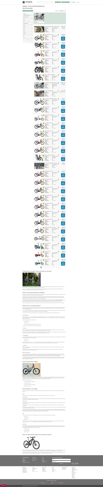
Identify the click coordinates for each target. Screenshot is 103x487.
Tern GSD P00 (47, 243)
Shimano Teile (73, 473)
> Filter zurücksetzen (30, 41)
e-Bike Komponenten (30, 421)
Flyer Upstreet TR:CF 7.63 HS (50, 227)
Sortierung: (57, 10)
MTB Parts (73, 470)
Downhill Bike (24, 469)
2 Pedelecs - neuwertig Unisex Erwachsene (52, 82)
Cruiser (53, 471)
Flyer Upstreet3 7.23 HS (49, 34)
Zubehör (44, 289)
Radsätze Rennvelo (74, 468)
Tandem (53, 468)
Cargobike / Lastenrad (44, 471)
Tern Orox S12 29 (48, 42)
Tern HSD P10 (47, 50)
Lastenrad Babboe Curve (49, 90)
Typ (23, 36)
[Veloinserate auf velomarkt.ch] (27, 2)
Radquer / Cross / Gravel (34, 471)
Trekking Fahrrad (44, 468)
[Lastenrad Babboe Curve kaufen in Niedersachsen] (39, 93)
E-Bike (38, 298)
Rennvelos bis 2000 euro (34, 468)
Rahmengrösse (25, 23)
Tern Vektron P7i (48, 66)
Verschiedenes (73, 474)
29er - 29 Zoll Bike (24, 472)
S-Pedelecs (24, 310)
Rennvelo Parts (73, 471)
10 (53, 267)
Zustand (24, 26)
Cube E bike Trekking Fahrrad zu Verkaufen (52, 163)
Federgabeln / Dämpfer (74, 469)
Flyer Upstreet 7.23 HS (49, 122)
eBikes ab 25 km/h (64, 468)
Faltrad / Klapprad (54, 470)
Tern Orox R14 (47, 106)
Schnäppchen (43, 469)
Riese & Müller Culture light (50, 74)
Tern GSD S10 (47, 251)
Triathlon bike (33, 469)
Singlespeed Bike (44, 470)
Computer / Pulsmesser (74, 472)
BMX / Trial (53, 469)
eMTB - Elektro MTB (64, 469)
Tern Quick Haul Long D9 (49, 58)
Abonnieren (61, 463)
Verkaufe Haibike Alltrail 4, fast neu (51, 26)
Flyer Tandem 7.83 (48, 235)
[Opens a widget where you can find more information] (3, 486)
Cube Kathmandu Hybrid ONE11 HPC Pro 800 (53, 98)
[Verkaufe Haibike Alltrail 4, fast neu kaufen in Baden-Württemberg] (39, 29)
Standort (24, 33)
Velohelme (73, 476)
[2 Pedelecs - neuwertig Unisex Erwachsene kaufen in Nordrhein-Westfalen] (39, 85)
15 (56, 267)
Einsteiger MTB (24, 470)
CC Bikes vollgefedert (25, 468)
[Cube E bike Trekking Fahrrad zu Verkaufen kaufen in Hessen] (39, 166)
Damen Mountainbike (25, 471)
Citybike (25, 329)
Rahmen (33, 470)
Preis (24, 20)
